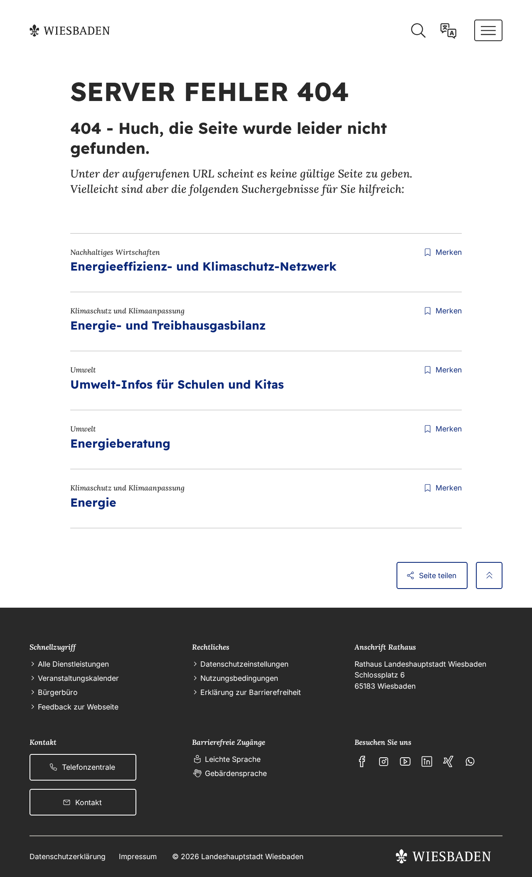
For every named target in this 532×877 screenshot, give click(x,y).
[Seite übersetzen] (448, 31)
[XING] (448, 761)
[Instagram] (383, 761)
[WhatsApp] (470, 761)
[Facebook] (362, 761)
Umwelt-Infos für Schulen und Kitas (177, 384)
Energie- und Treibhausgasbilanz (168, 325)
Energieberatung (120, 443)
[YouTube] (405, 761)
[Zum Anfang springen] (489, 575)
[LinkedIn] (426, 761)
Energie (93, 502)
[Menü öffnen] (488, 30)
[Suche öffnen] (418, 31)
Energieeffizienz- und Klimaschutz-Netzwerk (203, 266)
